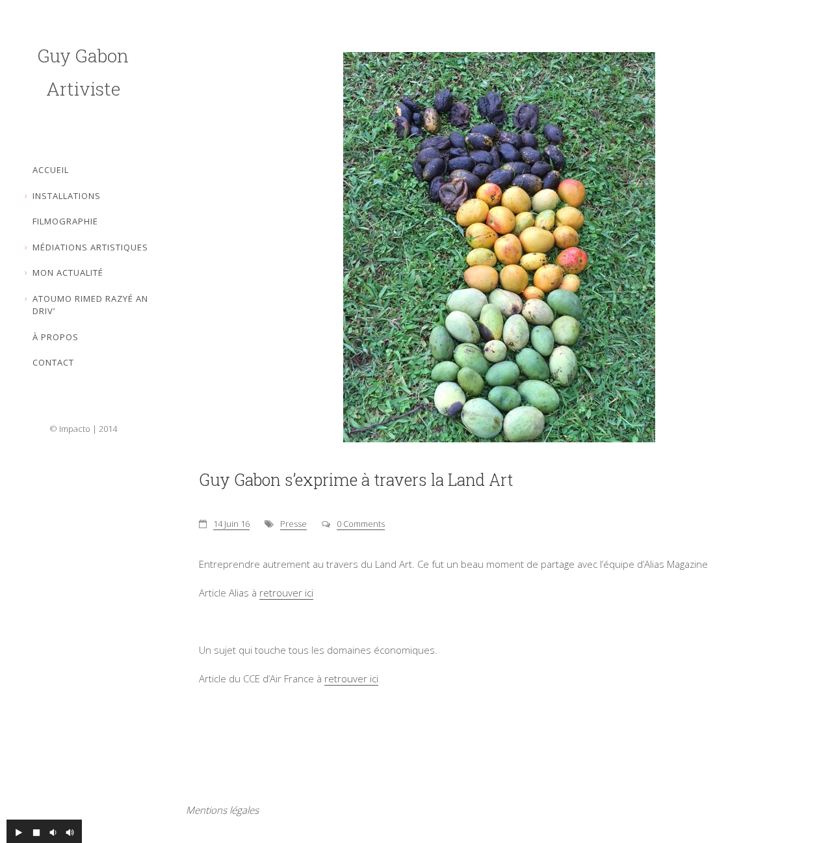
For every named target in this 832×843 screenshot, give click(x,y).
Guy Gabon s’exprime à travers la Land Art (356, 479)
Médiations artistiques (90, 247)
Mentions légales (222, 809)
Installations (66, 196)
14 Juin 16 (231, 523)
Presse (293, 523)
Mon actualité (67, 272)
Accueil (50, 170)
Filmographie (65, 221)
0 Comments (361, 523)
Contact (53, 362)
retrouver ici (286, 592)
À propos (55, 337)
